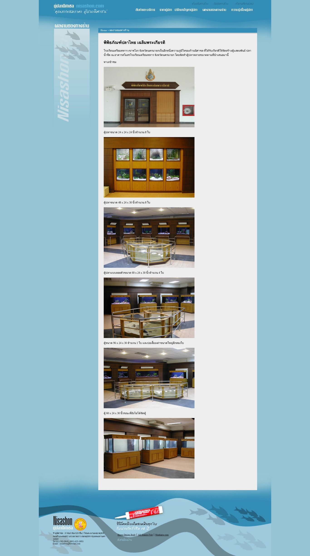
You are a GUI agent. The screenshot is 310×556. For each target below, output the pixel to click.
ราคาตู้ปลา (167, 10)
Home (104, 30)
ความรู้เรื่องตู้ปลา (244, 10)
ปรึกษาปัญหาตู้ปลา (188, 10)
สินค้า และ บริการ (147, 10)
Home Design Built (126, 534)
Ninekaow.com (162, 534)
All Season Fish (145, 534)
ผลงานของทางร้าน (216, 10)
